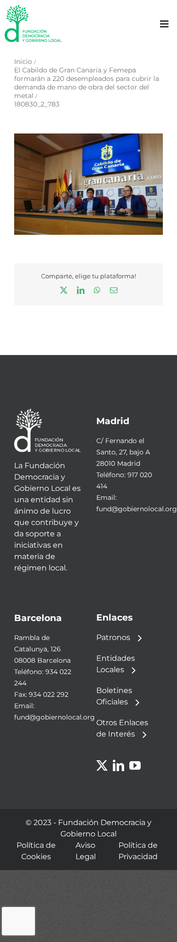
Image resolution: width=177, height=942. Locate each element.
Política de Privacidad (138, 851)
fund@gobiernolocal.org (136, 509)
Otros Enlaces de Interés (122, 728)
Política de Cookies (36, 851)
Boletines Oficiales (114, 696)
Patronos (113, 637)
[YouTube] (135, 765)
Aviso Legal (86, 851)
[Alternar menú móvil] (165, 24)
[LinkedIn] (118, 765)
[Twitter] (102, 765)
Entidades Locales (115, 664)
